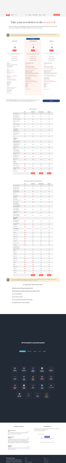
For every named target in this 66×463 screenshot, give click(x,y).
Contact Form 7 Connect (24, 379)
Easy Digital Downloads (19, 396)
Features (29, 14)
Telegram (42, 442)
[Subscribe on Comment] (46, 394)
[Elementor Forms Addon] (15, 385)
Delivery (44, 351)
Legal (26, 460)
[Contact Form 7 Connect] (24, 377)
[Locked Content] (37, 394)
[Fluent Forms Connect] (42, 385)
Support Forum (46, 460)
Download (51, 100)
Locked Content (37, 396)
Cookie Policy (46, 462)
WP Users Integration (15, 370)
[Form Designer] (33, 385)
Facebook (49, 442)
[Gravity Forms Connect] (33, 377)
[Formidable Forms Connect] (24, 385)
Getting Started (56, 14)
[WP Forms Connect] (51, 377)
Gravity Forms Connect (33, 379)
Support (40, 14)
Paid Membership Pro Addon (42, 371)
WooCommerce (51, 387)
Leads (28, 395)
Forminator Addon (15, 379)
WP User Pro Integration (24, 370)
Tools (40, 351)
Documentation (35, 14)
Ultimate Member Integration (33, 371)
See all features (9, 93)
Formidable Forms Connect (24, 388)
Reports (35, 351)
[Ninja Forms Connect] (42, 377)
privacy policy (51, 438)
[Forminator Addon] (15, 377)
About (26, 458)
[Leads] (28, 394)
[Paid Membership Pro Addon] (42, 368)
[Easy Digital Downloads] (19, 394)
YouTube (45, 442)
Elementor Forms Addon (15, 388)
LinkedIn (52, 442)
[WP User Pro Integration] (24, 368)
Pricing (26, 14)
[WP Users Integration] (15, 368)
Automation (29, 351)
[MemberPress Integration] (51, 368)
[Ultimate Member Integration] (33, 368)
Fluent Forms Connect (42, 388)
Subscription (22, 351)
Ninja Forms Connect (42, 379)
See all (26, 87)
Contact (45, 458)
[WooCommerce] (51, 385)
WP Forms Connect (51, 379)
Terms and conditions (28, 462)
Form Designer (33, 387)
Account (44, 14)
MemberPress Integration (51, 370)
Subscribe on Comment (46, 396)
